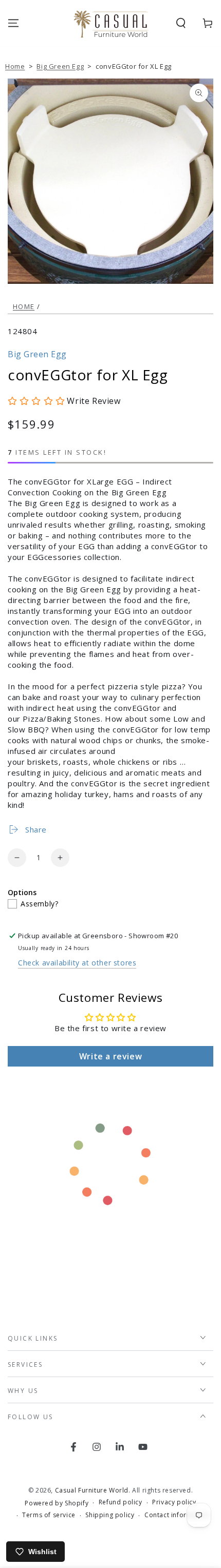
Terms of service (49, 1515)
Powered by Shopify (56, 1503)
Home (15, 66)
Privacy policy (174, 1502)
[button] (181, 23)
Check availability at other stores (77, 962)
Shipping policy (109, 1515)
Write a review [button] (110, 1056)
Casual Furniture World (91, 1490)
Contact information (176, 1515)
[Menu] (13, 23)
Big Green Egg (60, 66)
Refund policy (120, 1502)
